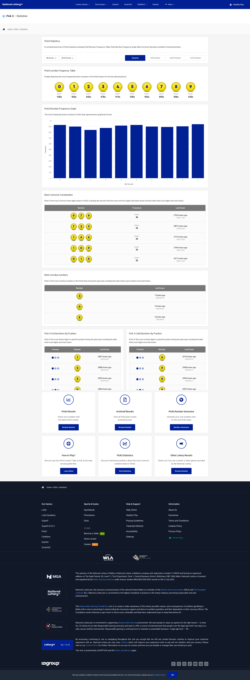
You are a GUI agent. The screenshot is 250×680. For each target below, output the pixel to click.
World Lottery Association (172, 590)
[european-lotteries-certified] (142, 555)
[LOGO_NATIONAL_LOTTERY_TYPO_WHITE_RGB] (12, 4)
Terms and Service (123, 650)
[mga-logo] (54, 573)
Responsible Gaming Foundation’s (94, 606)
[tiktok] (190, 664)
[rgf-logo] (54, 606)
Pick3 (16, 29)
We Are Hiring (178, 538)
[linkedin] (201, 664)
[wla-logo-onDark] (108, 555)
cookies (124, 642)
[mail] (206, 664)
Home (10, 29)
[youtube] (195, 664)
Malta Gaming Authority (103, 579)
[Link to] (3, 16)
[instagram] (184, 664)
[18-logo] (54, 622)
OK (172, 675)
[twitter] (179, 664)
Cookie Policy (92, 645)
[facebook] (173, 664)
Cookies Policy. (160, 675)
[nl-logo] (54, 589)
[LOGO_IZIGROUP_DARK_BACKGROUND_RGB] (51, 663)
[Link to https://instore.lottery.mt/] (4, 29)
